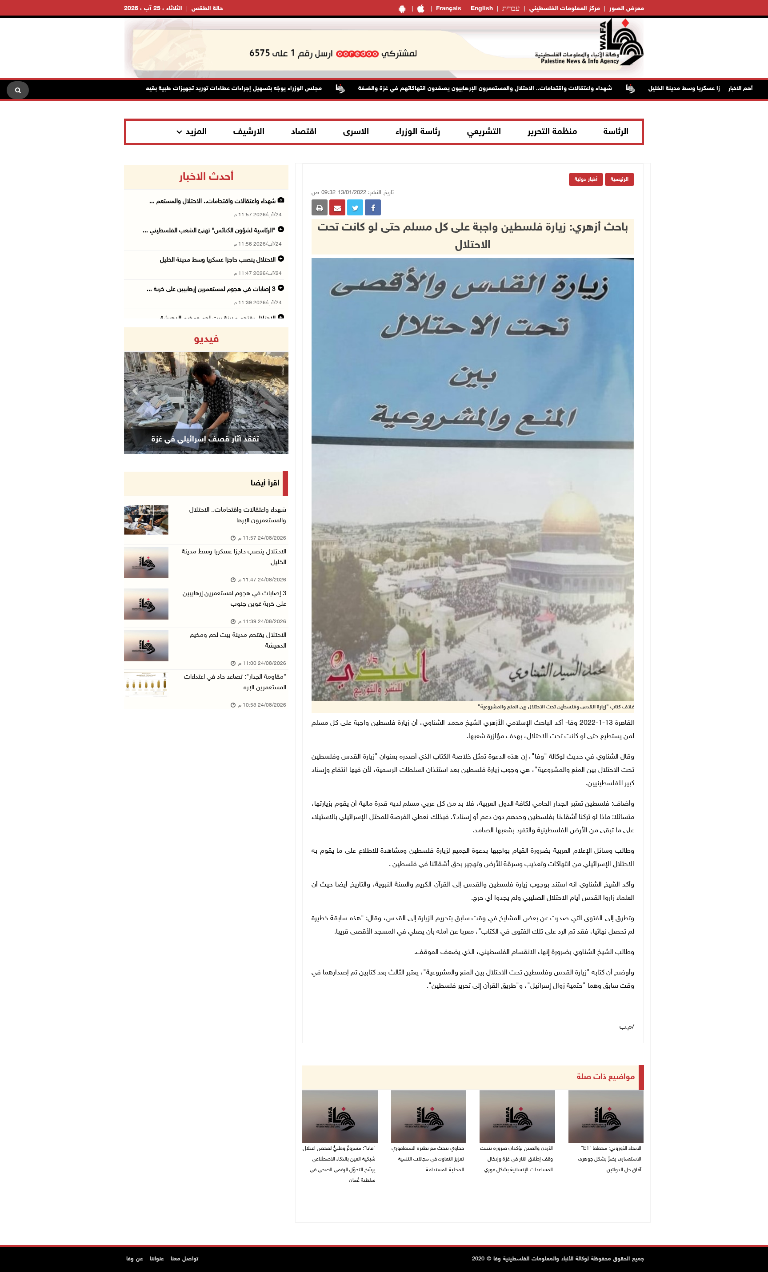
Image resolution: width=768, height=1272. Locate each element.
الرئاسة (616, 132)
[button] (136, 390)
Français (448, 8)
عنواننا (157, 1259)
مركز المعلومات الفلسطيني (564, 8)
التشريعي (484, 132)
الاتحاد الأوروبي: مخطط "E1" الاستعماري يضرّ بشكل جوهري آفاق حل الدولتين (609, 1159)
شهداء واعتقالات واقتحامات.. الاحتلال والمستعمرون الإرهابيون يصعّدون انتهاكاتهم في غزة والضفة (522, 88)
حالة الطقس (207, 8)
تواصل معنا (184, 1259)
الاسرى (356, 132)
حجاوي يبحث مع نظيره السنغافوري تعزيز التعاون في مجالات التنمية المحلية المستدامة (428, 1159)
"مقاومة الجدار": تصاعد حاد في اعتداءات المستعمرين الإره (235, 682)
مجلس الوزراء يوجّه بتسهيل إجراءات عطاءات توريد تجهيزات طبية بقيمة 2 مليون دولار (251, 88)
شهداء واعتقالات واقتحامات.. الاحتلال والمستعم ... (212, 201)
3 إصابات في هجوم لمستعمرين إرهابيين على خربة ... (211, 289)
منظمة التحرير (552, 132)
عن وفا (134, 1259)
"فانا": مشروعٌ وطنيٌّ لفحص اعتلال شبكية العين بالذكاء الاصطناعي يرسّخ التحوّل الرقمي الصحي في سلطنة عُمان (339, 1164)
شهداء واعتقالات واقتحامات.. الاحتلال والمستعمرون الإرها (237, 515)
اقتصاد (303, 132)
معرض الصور (626, 8)
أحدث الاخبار (206, 177)
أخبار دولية (586, 179)
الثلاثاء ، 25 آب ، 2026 (153, 8)
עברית (511, 8)
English (482, 8)
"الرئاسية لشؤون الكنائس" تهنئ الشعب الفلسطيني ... (209, 231)
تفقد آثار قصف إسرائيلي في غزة (205, 440)
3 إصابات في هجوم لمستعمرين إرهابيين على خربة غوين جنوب (234, 599)
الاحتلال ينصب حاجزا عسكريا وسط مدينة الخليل (218, 260)
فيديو (206, 339)
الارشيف (248, 132)
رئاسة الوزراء (418, 132)
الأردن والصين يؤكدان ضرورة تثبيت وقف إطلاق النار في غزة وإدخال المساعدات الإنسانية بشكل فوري (516, 1159)
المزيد (196, 132)
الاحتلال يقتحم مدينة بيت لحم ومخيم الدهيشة (238, 641)
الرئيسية (619, 179)
